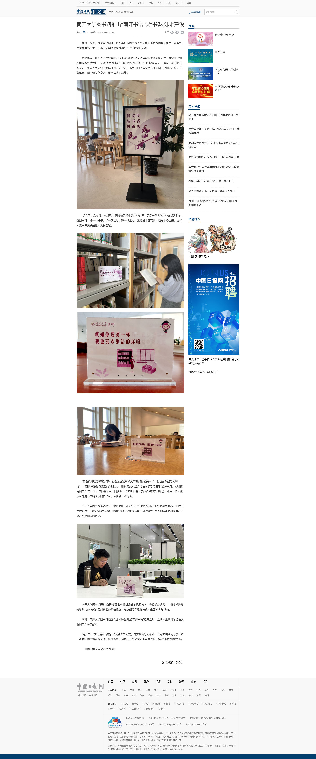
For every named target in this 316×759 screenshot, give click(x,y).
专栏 (160, 3)
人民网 (125, 704)
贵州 (166, 695)
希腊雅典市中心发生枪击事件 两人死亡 (211, 181)
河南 (231, 690)
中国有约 (220, 52)
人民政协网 (149, 709)
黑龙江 (173, 690)
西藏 (182, 695)
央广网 (233, 704)
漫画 (181, 681)
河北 (140, 690)
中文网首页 (110, 3)
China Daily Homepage (89, 3)
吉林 (164, 690)
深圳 (207, 695)
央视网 (167, 704)
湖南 (118, 695)
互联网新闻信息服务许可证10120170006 (167, 718)
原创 (169, 3)
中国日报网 (114, 12)
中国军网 (122, 709)
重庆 (150, 695)
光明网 (111, 709)
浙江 (198, 690)
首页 (110, 681)
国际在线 (156, 704)
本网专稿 (128, 12)
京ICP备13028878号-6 (196, 724)
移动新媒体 (196, 12)
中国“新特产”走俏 (198, 256)
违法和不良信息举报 (135, 718)
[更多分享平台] (182, 33)
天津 (132, 690)
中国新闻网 (135, 709)
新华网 (135, 704)
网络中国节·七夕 (224, 34)
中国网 (145, 704)
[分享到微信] (172, 33)
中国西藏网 (221, 704)
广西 (134, 695)
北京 (124, 690)
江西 (215, 690)
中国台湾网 (207, 704)
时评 (122, 3)
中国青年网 (179, 704)
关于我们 (82, 695)
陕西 (191, 695)
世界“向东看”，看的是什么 (204, 372)
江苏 (190, 690)
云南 (174, 695)
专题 (191, 26)
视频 (151, 3)
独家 (193, 681)
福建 (207, 690)
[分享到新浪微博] (177, 33)
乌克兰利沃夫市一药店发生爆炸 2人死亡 (211, 191)
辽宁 (156, 690)
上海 (182, 690)
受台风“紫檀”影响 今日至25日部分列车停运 (213, 157)
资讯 (131, 3)
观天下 (179, 3)
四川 (158, 695)
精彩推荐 (194, 219)
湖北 (110, 695)
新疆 (199, 695)
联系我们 (93, 695)
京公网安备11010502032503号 (140, 724)
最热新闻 (194, 106)
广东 (126, 695)
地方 (189, 3)
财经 (146, 681)
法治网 (161, 709)
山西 (148, 690)
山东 (223, 690)
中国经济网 (193, 704)
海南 (142, 695)
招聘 (205, 681)
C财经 (141, 3)
